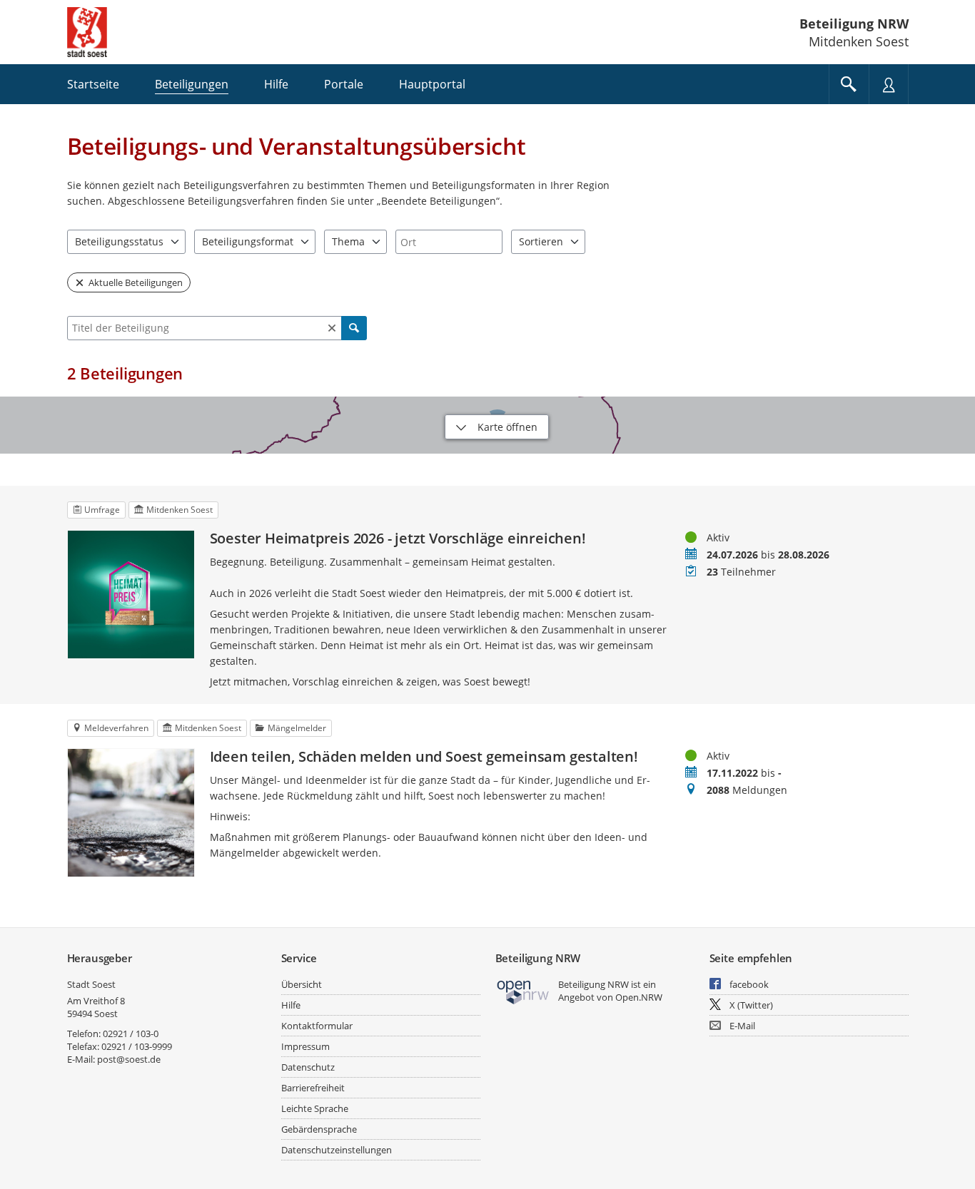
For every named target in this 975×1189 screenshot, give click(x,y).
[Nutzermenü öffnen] (889, 84)
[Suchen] (354, 328)
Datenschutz (308, 1067)
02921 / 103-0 (130, 1033)
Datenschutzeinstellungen (336, 1149)
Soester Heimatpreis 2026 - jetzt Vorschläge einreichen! (398, 538)
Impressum (305, 1046)
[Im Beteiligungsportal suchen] (849, 84)
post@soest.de (129, 1059)
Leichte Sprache (314, 1108)
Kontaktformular (317, 1025)
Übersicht (301, 984)
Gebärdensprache (319, 1129)
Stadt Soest (91, 984)
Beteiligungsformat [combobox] (247, 241)
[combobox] (448, 242)
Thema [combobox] (348, 241)
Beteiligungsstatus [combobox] (119, 241)
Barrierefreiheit (313, 1087)
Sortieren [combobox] (541, 241)
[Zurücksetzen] (332, 328)
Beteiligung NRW (854, 23)
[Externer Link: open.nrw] (523, 991)
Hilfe (290, 1005)
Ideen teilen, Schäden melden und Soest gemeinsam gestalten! (424, 756)
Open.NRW (638, 997)
